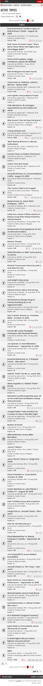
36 (38, 197)
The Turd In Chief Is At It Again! (21, 188)
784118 (19, 257)
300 (37, 660)
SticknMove (21, 222)
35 (35, 197)
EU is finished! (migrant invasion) (22, 615)
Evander (20, 74)
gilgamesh (21, 98)
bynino (19, 307)
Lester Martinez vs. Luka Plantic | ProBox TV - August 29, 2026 (22, 490)
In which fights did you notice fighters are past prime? (21, 639)
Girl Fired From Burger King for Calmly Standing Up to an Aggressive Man (21, 302)
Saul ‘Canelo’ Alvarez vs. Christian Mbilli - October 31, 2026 (23, 316)
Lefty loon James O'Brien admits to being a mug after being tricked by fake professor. (23, 217)
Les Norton (20, 36)
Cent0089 (20, 282)
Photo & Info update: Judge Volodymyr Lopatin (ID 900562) (21, 60)
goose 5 (20, 156)
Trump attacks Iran (16, 131)
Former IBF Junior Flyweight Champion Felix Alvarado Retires (22, 332)
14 (33, 249)
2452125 (20, 52)
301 (40, 660)
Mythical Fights (20, 100)
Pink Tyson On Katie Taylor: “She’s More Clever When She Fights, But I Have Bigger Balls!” (23, 47)
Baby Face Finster (23, 191)
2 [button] (30, 21)
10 (40, 92)
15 (35, 249)
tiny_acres (21, 146)
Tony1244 (20, 618)
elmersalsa (21, 559)
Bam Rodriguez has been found (22, 71)
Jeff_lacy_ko (22, 544)
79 (40, 138)
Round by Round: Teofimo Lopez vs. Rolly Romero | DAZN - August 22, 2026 (23, 31)
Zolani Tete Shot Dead (17, 164)
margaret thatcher (24, 526)
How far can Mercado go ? (19, 524)
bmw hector (21, 244)
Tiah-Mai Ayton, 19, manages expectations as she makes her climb (22, 108)
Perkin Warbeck (22, 133)
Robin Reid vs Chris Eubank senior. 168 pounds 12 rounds (23, 627)
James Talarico (14, 447)
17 (40, 249)
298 (29, 660)
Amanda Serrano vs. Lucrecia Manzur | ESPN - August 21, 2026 (24, 175)
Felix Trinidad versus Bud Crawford (23, 501)
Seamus (20, 403)
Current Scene (20, 38)
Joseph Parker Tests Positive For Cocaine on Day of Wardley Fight (22, 412)
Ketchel (19, 631)
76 (32, 138)
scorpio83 (20, 292)
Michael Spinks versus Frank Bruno (23, 593)
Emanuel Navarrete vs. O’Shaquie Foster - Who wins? (22, 360)
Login (40, 1)
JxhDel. (19, 653)
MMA (9, 651)
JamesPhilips (22, 270)
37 (40, 197)
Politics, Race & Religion (23, 125)
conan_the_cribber (24, 449)
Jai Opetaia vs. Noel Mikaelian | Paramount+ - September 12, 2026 (23, 345)
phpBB (18, 681)
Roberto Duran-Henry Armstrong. (22, 290)
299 (33, 660)
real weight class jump (17, 280)
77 (35, 138)
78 (37, 138)
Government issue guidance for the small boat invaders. (24, 230)
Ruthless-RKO (22, 87)
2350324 (20, 64)
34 (32, 197)
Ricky (19, 234)
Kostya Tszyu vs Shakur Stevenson (23, 154)
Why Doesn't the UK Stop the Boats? (24, 120)
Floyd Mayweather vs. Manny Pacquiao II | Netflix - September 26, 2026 (23, 539)
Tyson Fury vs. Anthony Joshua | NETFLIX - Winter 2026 (22, 83)
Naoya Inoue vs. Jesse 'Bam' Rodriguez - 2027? (20, 202)
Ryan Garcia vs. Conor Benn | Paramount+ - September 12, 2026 (23, 581)
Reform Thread (14, 241)
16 (38, 249)
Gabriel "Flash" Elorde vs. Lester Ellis (23, 373)
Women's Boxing (21, 54)
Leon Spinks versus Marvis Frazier (22, 95)
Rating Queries (20, 66)
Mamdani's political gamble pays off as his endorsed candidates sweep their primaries (24, 398)
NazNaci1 (20, 123)
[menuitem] (42, 5)
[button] (33, 20)
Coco (19, 427)
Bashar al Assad (14, 425)
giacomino (21, 376)
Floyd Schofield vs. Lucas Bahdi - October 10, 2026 (22, 475)
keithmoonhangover (24, 179)
